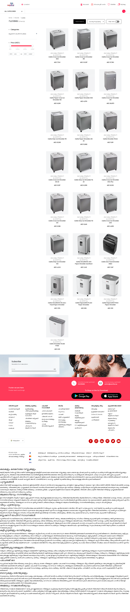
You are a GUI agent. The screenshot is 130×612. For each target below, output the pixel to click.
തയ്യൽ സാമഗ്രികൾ (79, 412)
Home (10, 18)
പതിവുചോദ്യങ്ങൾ (99, 456)
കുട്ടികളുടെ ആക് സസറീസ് (30, 415)
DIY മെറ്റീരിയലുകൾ (81, 425)
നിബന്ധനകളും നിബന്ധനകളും (66, 460)
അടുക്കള (94, 409)
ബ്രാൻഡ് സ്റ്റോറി (98, 453)
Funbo (11, 425)
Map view (111, 21)
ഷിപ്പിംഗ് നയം (42, 460)
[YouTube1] (119, 441)
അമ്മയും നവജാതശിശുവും (30, 422)
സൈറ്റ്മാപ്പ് (81, 460)
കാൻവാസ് (78, 428)
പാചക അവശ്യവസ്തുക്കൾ (48, 425)
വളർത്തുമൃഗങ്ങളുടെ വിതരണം (65, 426)
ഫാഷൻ (60, 414)
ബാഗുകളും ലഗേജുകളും (62, 421)
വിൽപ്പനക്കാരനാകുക (77, 453)
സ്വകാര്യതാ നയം (112, 456)
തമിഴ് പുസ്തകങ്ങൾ (63, 417)
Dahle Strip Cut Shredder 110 (83, 221)
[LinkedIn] (102, 441)
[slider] (10, 46)
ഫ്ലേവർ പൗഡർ (47, 416)
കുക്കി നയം (51, 460)
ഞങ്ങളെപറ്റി (42, 453)
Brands (17, 18)
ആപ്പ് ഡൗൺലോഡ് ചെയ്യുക (47, 456)
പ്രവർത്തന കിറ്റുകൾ (31, 418)
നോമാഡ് (12, 417)
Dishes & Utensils (96, 414)
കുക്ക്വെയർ (95, 417)
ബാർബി (11, 411)
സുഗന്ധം (61, 411)
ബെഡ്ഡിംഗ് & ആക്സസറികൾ (113, 424)
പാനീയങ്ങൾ (95, 420)
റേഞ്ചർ (11, 428)
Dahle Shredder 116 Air (110, 139)
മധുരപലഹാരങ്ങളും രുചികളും (48, 420)
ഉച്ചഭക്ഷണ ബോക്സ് (97, 411)
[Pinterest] (107, 441)
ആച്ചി (10, 420)
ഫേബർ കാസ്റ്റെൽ (14, 409)
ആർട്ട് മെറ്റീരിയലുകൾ (79, 416)
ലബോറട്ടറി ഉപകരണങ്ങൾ (112, 410)
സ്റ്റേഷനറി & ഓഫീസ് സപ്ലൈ (17, 34)
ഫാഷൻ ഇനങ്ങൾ (63, 409)
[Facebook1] (91, 441)
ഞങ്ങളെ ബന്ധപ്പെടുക (84, 456)
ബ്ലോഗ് (88, 453)
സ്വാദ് (11, 423)
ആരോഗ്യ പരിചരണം (111, 429)
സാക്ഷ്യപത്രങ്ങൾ (92, 460)
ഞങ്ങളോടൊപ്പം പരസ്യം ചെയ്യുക (58, 453)
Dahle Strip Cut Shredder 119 (57, 139)
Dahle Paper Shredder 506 (84, 98)
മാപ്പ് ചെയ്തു (13, 414)
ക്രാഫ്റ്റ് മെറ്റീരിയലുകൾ (79, 421)
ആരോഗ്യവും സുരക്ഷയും (112, 419)
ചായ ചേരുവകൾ (47, 411)
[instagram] (96, 441)
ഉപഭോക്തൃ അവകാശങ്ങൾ (66, 456)
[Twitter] (113, 441)
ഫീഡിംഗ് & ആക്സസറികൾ (30, 427)
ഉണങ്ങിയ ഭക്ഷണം (47, 413)
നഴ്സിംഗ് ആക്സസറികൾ (113, 415)
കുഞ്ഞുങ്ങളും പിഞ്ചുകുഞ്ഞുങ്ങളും (32, 410)
